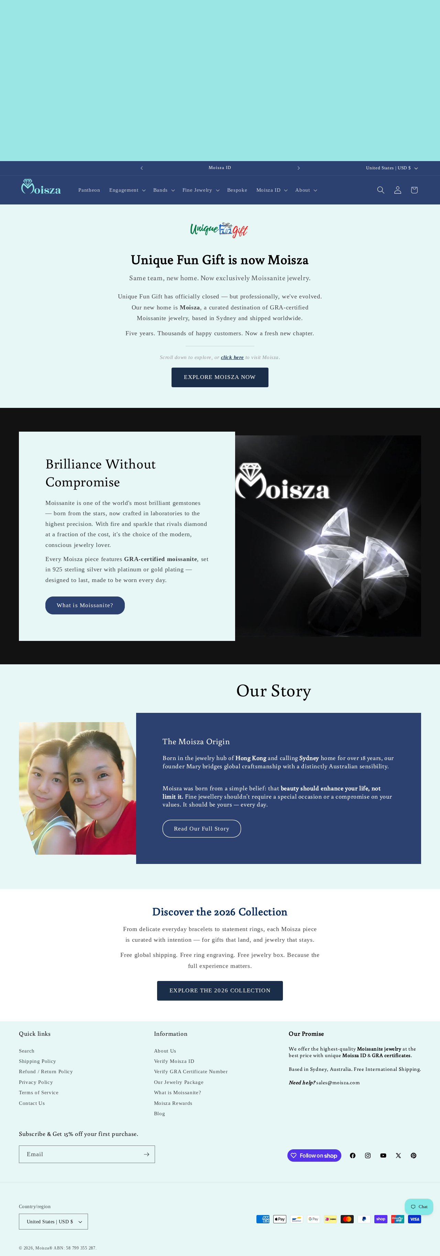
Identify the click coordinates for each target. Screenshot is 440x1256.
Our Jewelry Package (179, 1082)
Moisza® (43, 1248)
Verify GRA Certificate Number (191, 1071)
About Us (165, 1051)
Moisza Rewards (173, 1103)
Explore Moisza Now (220, 377)
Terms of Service (39, 1092)
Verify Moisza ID (174, 1061)
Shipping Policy (37, 1061)
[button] (126, 190)
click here (232, 357)
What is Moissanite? (85, 605)
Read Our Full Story (202, 828)
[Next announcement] (298, 168)
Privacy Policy (36, 1082)
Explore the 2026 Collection (220, 990)
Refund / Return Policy (46, 1071)
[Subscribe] (146, 1154)
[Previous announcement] (141, 168)
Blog (159, 1113)
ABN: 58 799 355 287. (75, 1248)
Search (27, 1051)
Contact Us (32, 1103)
